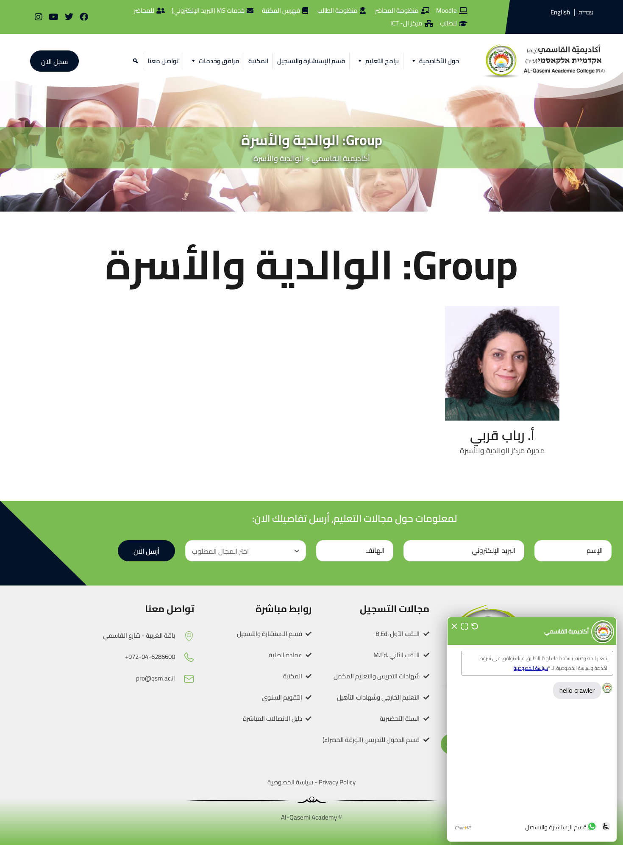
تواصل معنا (162, 61)
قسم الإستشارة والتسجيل (311, 61)
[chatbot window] (532, 729)
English (560, 12)
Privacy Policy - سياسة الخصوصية (311, 782)
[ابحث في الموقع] (134, 61)
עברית (585, 12)
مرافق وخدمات (219, 61)
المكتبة (258, 61)
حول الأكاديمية (439, 61)
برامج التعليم (382, 61)
